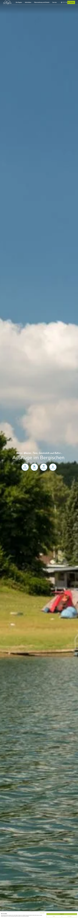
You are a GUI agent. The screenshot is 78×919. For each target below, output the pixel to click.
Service (54, 2)
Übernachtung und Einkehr (41, 2)
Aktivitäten (28, 2)
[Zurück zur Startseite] (7, 2)
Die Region (19, 2)
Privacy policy (42, 912)
